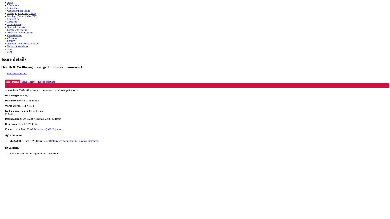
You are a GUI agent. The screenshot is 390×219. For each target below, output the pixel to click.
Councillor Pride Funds (18, 10)
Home (10, 2)
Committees (13, 19)
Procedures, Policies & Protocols (23, 43)
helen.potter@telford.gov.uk (47, 129)
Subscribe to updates (17, 30)
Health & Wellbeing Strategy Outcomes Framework (74, 141)
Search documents (16, 27)
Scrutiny (11, 41)
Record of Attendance (17, 46)
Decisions (12, 21)
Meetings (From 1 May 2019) (21, 13)
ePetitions (12, 38)
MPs (9, 51)
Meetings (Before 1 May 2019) (22, 16)
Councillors (12, 8)
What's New (13, 5)
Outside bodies (14, 35)
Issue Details (12, 81)
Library (10, 49)
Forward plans (14, 24)
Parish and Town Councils (20, 32)
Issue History (28, 81)
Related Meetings (46, 81)
